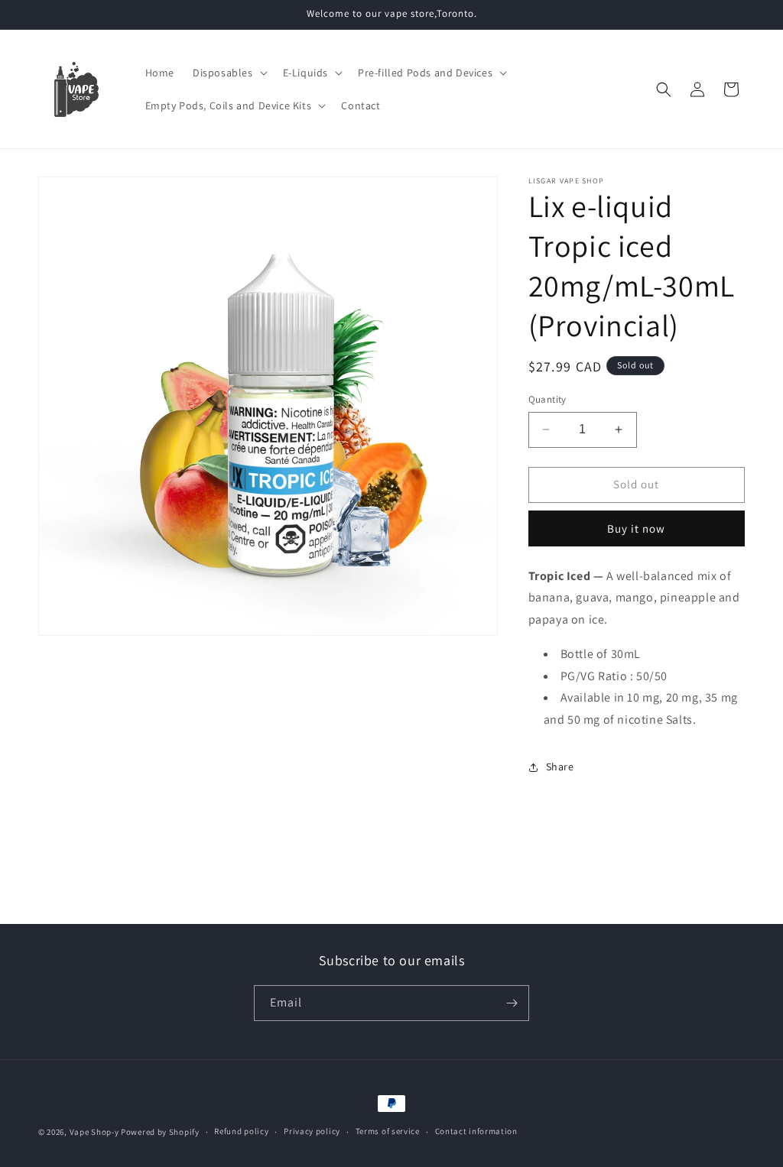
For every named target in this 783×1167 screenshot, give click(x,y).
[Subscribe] (511, 1003)
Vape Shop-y (94, 1131)
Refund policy (241, 1131)
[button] (229, 73)
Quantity (547, 399)
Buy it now (636, 528)
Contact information (476, 1131)
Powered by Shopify (160, 1131)
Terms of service (388, 1131)
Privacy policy (312, 1131)
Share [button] (560, 766)
